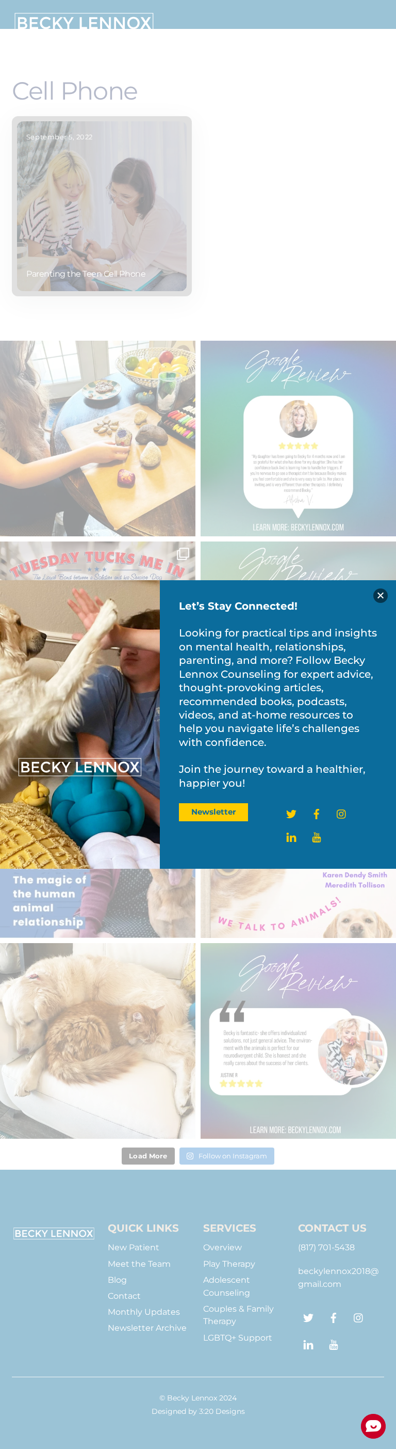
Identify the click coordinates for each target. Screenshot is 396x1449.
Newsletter (213, 812)
